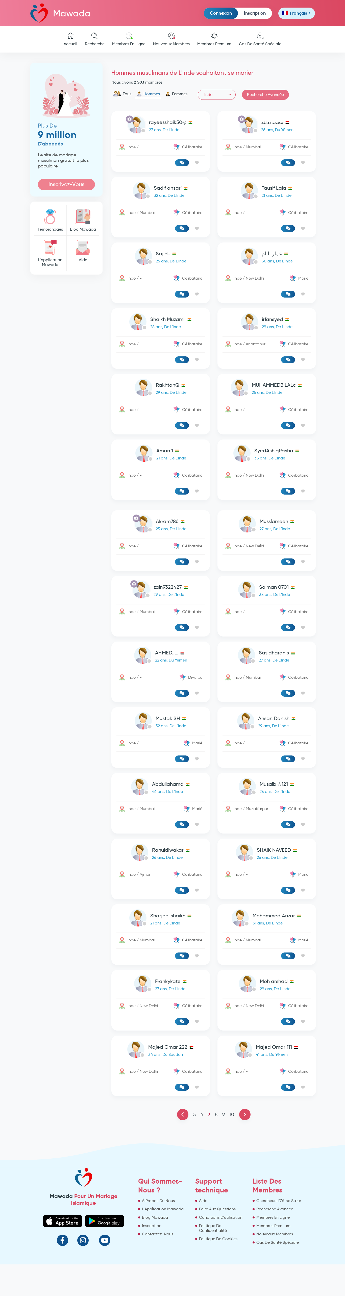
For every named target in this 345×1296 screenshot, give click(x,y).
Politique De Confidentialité (213, 1228)
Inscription (255, 13)
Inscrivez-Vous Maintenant (66, 185)
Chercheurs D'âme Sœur (278, 1200)
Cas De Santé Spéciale (260, 43)
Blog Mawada (83, 229)
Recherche (95, 43)
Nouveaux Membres (171, 43)
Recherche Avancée (265, 94)
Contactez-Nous (157, 1234)
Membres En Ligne (128, 43)
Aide (83, 259)
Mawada (71, 13)
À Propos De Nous (158, 1200)
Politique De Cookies (218, 1238)
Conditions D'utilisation (220, 1217)
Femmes (179, 93)
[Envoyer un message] (182, 162)
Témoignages (50, 229)
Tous (127, 93)
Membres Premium (214, 43)
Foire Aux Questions (217, 1209)
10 (232, 1114)
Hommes (151, 93)
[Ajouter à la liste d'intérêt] (197, 163)
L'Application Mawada (50, 262)
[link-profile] (160, 126)
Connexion (221, 13)
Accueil (70, 43)
